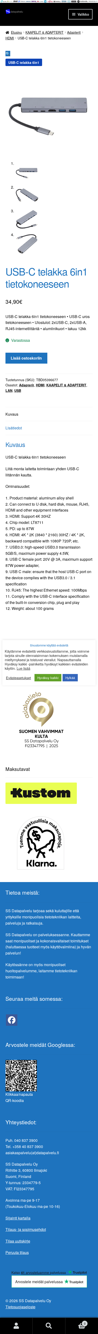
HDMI (9, 38)
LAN (8, 390)
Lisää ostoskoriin (26, 358)
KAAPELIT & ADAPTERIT (44, 32)
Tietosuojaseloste (20, 1307)
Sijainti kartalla (17, 1218)
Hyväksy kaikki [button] (48, 677)
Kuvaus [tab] (11, 414)
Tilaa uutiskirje (17, 1241)
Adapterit (74, 32)
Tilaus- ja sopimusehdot (25, 1229)
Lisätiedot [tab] (13, 428)
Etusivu (16, 32)
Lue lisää (23, 668)
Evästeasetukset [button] (18, 678)
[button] (7, 53)
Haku (49, 1326)
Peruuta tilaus (17, 1252)
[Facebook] (11, 1020)
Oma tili (16, 1326)
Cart (75, 1321)
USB (17, 390)
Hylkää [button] (70, 677)
